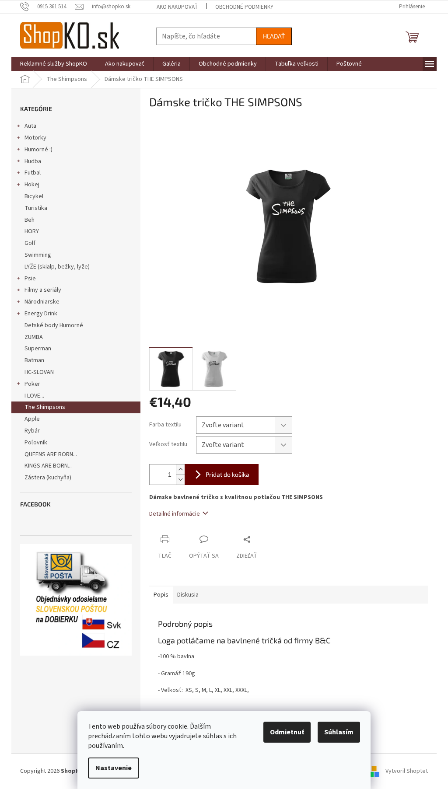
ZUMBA (33, 337)
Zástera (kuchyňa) (48, 477)
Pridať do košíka (227, 474)
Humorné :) (38, 149)
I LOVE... (34, 395)
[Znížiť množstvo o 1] (180, 480)
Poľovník (35, 442)
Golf (29, 243)
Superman (37, 348)
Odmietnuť (287, 732)
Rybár (32, 430)
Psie (30, 278)
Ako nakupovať (177, 7)
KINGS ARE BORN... (48, 465)
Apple (32, 419)
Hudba (32, 161)
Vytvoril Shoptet (406, 771)
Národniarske (42, 301)
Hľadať (274, 36)
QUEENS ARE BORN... (50, 454)
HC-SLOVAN (39, 372)
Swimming (37, 255)
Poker (32, 384)
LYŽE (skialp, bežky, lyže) (57, 266)
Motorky (35, 137)
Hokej (31, 184)
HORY (31, 231)
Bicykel (33, 196)
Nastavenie (113, 768)
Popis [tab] (161, 594)
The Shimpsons (44, 407)
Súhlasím (339, 732)
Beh (29, 220)
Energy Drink (40, 313)
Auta (30, 126)
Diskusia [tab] (188, 594)
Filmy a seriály (42, 290)
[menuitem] (53, 64)
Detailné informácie (174, 514)
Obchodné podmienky (244, 7)
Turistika (35, 208)
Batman (34, 360)
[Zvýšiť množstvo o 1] (180, 469)
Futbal (32, 172)
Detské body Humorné (53, 325)
